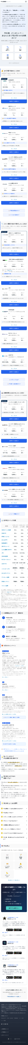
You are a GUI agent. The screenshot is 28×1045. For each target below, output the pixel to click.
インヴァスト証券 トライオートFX (16, 402)
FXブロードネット (12, 333)
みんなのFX (4, 540)
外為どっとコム (12, 132)
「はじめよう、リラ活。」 (20, 665)
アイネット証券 (12, 445)
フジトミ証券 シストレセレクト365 (16, 489)
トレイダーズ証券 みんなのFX (15, 157)
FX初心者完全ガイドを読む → (14, 996)
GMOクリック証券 (6, 530)
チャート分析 (21, 1018)
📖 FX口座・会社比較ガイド (14, 383)
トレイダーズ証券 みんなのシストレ (16, 424)
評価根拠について (5, 1032)
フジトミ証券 (5, 585)
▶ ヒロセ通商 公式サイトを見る (9, 714)
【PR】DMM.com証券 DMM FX (15, 259)
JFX (9, 288)
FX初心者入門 (3, 1018)
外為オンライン (12, 467)
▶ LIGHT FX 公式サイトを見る (9, 744)
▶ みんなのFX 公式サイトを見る (9, 740)
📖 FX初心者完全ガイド (14, 210)
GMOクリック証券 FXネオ (15, 233)
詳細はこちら (9, 270)
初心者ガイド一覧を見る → (14, 880)
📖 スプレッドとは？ (14, 379)
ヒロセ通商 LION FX (13, 183)
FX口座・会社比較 (10, 1018)
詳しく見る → (5, 677)
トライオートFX (6, 569)
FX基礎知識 (16, 1018)
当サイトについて (5, 1035)
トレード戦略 (3, 1020)
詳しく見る (13, 98)
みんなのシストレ (6, 573)
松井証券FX (11, 80)
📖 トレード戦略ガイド (14, 514)
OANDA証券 (11, 309)
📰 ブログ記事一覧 (4, 1024)
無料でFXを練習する (13, 908)
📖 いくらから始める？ (14, 214)
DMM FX (4, 533)
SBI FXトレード (12, 106)
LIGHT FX (10, 355)
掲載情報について (5, 1028)
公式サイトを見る (13, 101)
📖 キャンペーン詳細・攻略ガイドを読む (11, 717)
